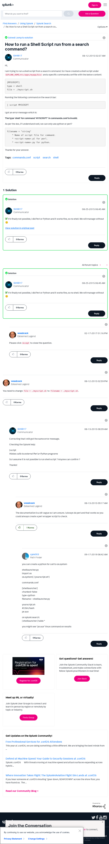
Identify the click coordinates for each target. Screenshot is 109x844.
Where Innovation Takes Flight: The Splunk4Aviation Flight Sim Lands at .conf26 (51, 775)
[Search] (69, 14)
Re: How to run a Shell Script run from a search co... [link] (31, 26)
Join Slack (82, 678)
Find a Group (28, 717)
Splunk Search (43, 23)
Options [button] (101, 26)
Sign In (95, 5)
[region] (41, 835)
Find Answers (10, 23)
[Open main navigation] (105, 4)
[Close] (79, 830)
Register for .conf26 (28, 680)
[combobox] (38, 13)
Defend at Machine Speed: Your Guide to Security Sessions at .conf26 (45, 758)
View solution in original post (19, 228)
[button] (103, 38)
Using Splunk (26, 23)
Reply (97, 178)
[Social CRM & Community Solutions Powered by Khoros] (99, 805)
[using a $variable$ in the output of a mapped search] (101, 264)
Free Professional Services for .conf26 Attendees (34, 741)
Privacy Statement (13, 838)
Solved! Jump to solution (20, 37)
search (47, 157)
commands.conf (21, 157)
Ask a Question (92, 13)
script (36, 157)
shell (55, 157)
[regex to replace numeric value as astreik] (106, 264)
